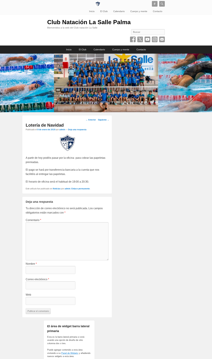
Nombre (31, 263)
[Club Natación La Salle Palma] (97, 4)
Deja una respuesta (77, 129)
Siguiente (103, 120)
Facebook (133, 39)
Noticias (57, 189)
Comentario (33, 220)
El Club (104, 11)
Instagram (155, 39)
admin (62, 129)
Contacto (157, 11)
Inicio (92, 11)
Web (28, 294)
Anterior (91, 120)
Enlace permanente (80, 189)
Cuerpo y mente (138, 11)
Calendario (119, 11)
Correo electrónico (162, 39)
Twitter (140, 39)
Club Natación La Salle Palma (89, 22)
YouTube (147, 39)
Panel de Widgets (69, 353)
